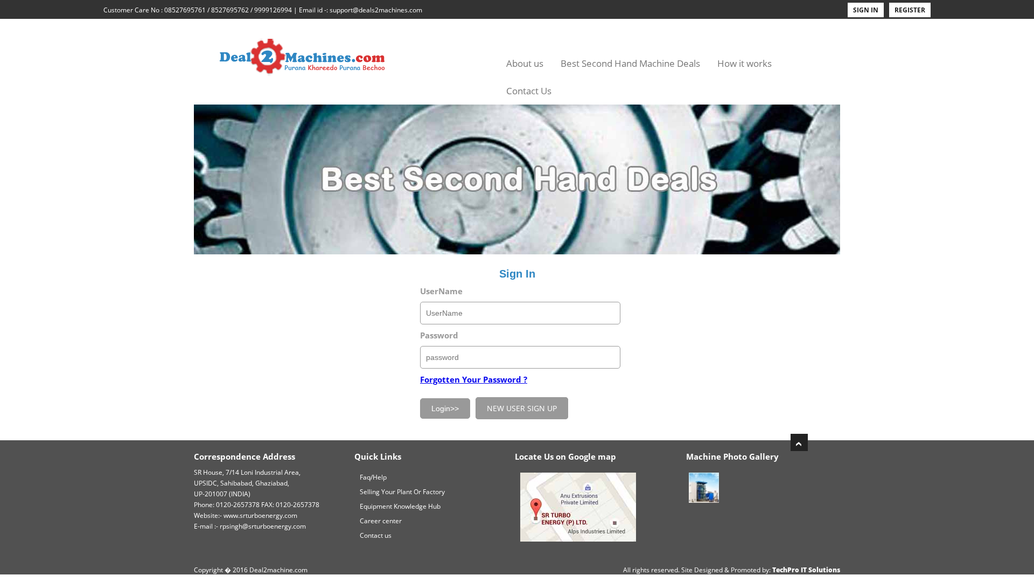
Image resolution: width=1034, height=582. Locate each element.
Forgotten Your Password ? (473, 379)
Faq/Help (373, 477)
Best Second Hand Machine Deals (630, 63)
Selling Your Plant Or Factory (402, 491)
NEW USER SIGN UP (522, 408)
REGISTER (910, 10)
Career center (381, 520)
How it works (744, 63)
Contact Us (528, 91)
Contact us (376, 535)
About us (524, 63)
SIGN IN (865, 10)
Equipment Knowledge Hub (400, 506)
